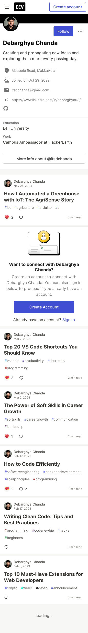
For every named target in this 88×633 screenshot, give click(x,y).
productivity (33, 361)
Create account (67, 6)
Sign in (68, 319)
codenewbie (43, 530)
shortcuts (56, 361)
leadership (14, 426)
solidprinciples (17, 479)
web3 (26, 588)
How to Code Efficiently (32, 464)
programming (16, 368)
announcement (64, 588)
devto (41, 588)
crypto (11, 588)
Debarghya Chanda (29, 181)
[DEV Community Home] (20, 7)
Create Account (44, 307)
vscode (12, 361)
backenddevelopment (62, 472)
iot (8, 207)
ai (57, 207)
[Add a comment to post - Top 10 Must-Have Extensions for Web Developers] (7, 597)
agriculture (24, 207)
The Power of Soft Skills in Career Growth (43, 408)
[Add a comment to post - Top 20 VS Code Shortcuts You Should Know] (22, 377)
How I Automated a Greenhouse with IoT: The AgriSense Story (41, 197)
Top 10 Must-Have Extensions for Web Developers (43, 577)
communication (65, 419)
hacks (63, 530)
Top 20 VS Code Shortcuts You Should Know (40, 350)
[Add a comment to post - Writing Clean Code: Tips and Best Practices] (7, 547)
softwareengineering (22, 472)
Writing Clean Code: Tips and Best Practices (38, 520)
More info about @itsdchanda (44, 158)
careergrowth (36, 419)
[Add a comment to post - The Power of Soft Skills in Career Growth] (22, 436)
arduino (44, 207)
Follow (63, 31)
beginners (14, 538)
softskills (13, 419)
